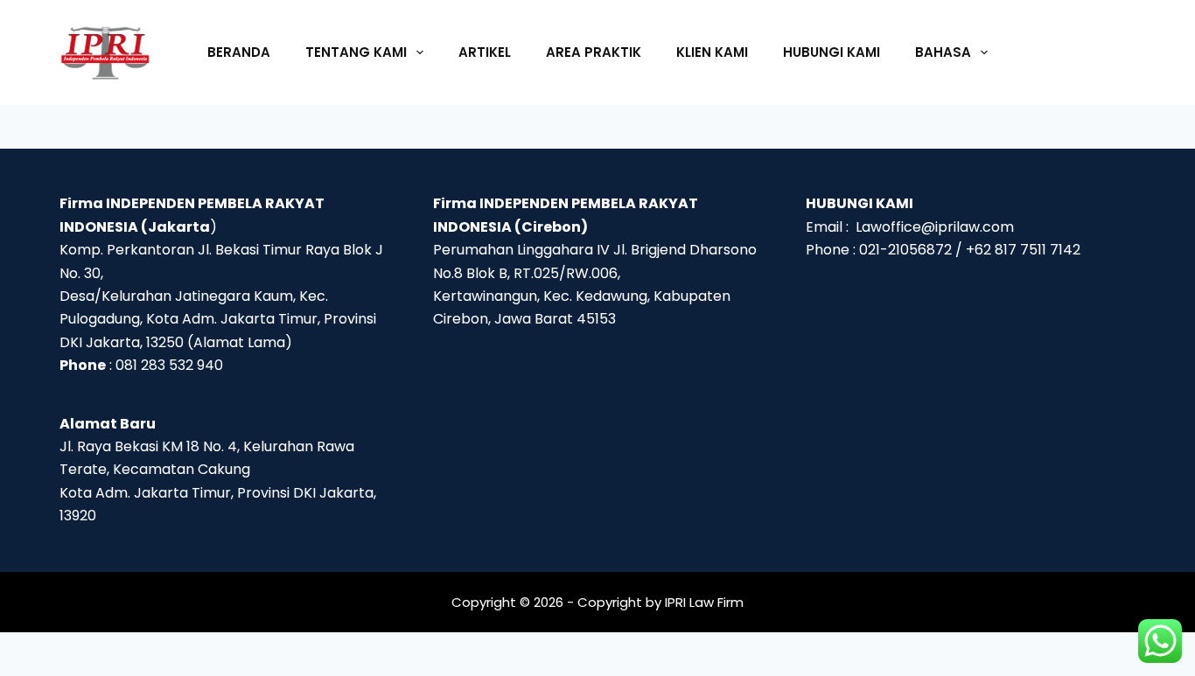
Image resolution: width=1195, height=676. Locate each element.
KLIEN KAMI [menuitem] (712, 52)
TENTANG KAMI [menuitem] (356, 52)
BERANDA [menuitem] (238, 52)
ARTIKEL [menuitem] (484, 52)
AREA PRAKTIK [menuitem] (593, 52)
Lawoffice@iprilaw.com (935, 227)
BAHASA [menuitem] (943, 52)
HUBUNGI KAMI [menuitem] (831, 52)
